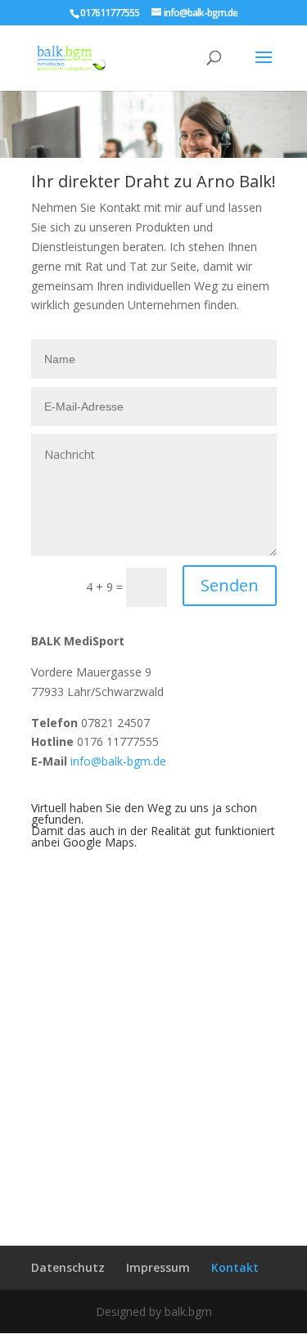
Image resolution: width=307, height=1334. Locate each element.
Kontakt (235, 1267)
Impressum (158, 1267)
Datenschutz (68, 1267)
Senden (230, 585)
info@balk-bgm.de (118, 761)
